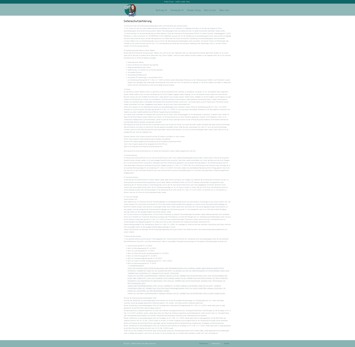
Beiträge (160, 10)
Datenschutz (216, 344)
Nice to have (210, 10)
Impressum (203, 344)
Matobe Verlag (194, 10)
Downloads (176, 10)
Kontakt (226, 344)
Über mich (224, 10)
